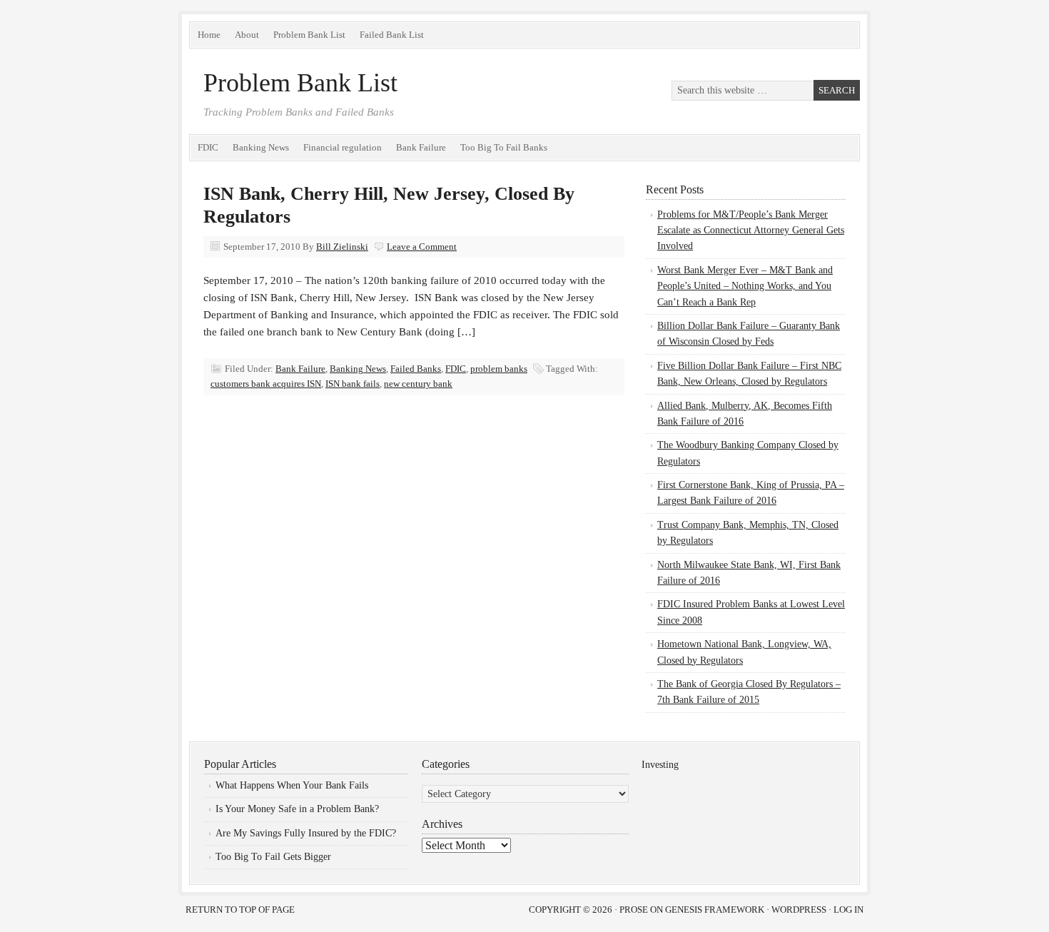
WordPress (798, 909)
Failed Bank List (392, 34)
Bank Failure (421, 147)
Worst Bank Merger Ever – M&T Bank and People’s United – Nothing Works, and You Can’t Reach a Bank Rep (745, 286)
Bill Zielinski (342, 246)
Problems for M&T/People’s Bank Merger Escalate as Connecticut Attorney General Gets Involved (750, 230)
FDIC (208, 147)
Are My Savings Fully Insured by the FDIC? (306, 833)
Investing (660, 764)
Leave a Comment (422, 246)
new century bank (418, 383)
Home (209, 34)
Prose (633, 909)
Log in (848, 909)
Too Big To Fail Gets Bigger (273, 856)
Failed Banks (415, 368)
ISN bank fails (352, 383)
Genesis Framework (714, 909)
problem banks (498, 368)
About (247, 34)
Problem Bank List (309, 34)
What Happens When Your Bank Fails (292, 785)
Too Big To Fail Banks (503, 147)
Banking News (261, 147)
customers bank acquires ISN (266, 383)
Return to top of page (240, 909)
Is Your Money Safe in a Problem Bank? (297, 809)
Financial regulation (342, 147)
